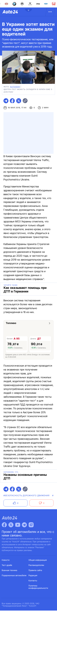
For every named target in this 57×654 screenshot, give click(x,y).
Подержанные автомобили (14, 575)
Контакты (32, 580)
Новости (6, 560)
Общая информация (37, 560)
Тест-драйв (7, 565)
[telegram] (5, 100)
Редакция (32, 575)
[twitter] (18, 100)
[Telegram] (24, 524)
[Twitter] (10, 524)
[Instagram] (31, 524)
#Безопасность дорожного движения (26, 495)
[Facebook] (4, 524)
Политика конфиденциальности (38, 587)
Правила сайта (35, 570)
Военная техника (9, 570)
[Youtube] (17, 524)
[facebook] (12, 100)
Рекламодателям (36, 565)
